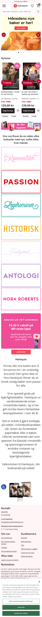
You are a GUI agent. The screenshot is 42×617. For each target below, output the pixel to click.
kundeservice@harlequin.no (12, 522)
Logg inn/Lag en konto (9, 560)
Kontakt (24, 538)
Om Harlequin (6, 538)
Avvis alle (21, 607)
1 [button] (18, 52)
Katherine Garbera (29, 98)
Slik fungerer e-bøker (29, 549)
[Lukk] (39, 581)
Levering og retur (27, 553)
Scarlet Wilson (17, 98)
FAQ (22, 545)
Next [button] (38, 35)
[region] (21, 597)
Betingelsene (26, 541)
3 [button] (23, 52)
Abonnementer (27, 556)
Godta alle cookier (21, 613)
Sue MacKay (6, 98)
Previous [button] (4, 35)
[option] (21, 32)
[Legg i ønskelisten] (17, 110)
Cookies (4, 547)
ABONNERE (21, 352)
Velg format (8, 110)
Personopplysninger (9, 551)
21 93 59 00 (5, 515)
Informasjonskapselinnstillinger (21, 601)
